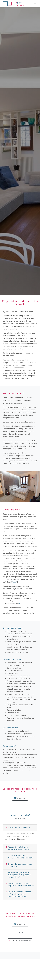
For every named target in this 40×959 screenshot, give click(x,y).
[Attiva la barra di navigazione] (35, 3)
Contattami (21, 798)
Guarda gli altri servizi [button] (21, 941)
